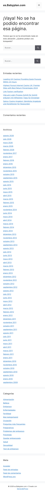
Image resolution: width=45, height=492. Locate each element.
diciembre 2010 (9, 361)
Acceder (6, 466)
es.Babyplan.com (14, 5)
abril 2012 (7, 305)
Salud (5, 442)
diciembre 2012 (9, 277)
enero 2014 (8, 231)
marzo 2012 (8, 308)
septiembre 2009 (10, 382)
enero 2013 (8, 273)
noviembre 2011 (9, 322)
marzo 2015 (8, 199)
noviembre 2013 (10, 238)
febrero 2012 (8, 312)
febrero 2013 (8, 270)
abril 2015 (7, 196)
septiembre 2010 (10, 372)
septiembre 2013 (10, 245)
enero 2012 (8, 315)
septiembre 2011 (10, 329)
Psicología (7, 435)
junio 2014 (7, 213)
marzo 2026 (8, 146)
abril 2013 (7, 263)
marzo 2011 (8, 351)
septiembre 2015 (10, 178)
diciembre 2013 (9, 234)
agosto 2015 (8, 181)
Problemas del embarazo (13, 431)
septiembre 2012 (10, 287)
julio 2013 (7, 252)
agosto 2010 (8, 375)
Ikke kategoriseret (10, 417)
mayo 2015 (7, 192)
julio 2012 (7, 294)
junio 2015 (7, 188)
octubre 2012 (8, 284)
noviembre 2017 (10, 153)
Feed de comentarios (12, 473)
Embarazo (7, 407)
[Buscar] (38, 47)
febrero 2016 (8, 160)
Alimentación (8, 399)
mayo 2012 (7, 301)
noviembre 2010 (10, 365)
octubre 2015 (8, 174)
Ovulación (7, 421)
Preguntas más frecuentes (14, 424)
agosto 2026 (8, 136)
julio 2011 (7, 337)
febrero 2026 (8, 150)
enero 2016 (8, 164)
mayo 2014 (7, 217)
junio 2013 (7, 255)
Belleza (6, 403)
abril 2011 (7, 347)
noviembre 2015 (10, 171)
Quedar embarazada (12, 438)
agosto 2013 (8, 248)
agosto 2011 (8, 333)
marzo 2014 (8, 224)
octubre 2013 (8, 241)
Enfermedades (9, 410)
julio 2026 (7, 139)
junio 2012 (7, 298)
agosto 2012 (8, 291)
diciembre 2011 (9, 319)
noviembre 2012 (10, 280)
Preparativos (8, 428)
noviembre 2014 (10, 210)
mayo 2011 (7, 344)
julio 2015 (7, 185)
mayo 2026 (8, 143)
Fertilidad (7, 414)
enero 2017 (8, 157)
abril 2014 (7, 220)
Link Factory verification (13, 92)
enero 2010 (8, 379)
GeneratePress (22, 489)
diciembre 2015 (9, 167)
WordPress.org (9, 477)
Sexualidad (8, 445)
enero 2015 (8, 206)
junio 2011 (7, 340)
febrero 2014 (8, 227)
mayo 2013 (7, 259)
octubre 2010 (8, 368)
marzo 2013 (8, 266)
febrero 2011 (8, 354)
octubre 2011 (8, 326)
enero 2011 (7, 358)
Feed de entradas (10, 470)
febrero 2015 (8, 203)
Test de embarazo (11, 449)
